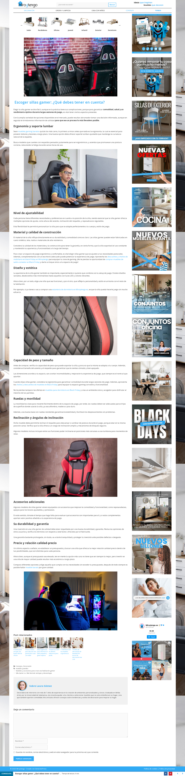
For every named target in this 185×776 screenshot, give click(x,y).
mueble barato (31, 567)
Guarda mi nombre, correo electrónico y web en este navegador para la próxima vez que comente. (57, 752)
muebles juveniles (22, 668)
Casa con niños (98, 10)
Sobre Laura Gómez (40, 685)
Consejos (130, 10)
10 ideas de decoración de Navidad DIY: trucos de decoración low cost (77, 654)
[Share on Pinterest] (170, 773)
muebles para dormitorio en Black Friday (62, 390)
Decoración (29, 10)
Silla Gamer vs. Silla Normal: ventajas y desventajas (34, 673)
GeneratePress (40, 769)
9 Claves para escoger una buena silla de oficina (17, 652)
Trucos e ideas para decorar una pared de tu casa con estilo (30, 652)
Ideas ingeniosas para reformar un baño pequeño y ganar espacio (42, 652)
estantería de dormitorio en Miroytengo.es (70, 289)
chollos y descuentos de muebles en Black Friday (37, 384)
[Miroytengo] (27, 4)
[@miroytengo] (142, 626)
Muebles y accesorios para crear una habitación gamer (35, 671)
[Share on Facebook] (166, 773)
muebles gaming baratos (28, 131)
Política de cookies (150, 769)
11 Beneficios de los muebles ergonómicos (66, 651)
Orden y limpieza (63, 10)
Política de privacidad (167, 769)
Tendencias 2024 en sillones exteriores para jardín (54, 652)
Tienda (158, 10)
